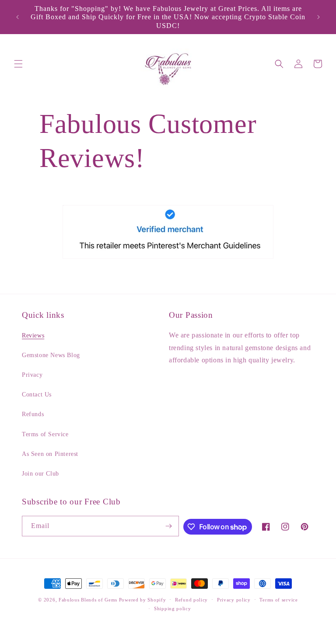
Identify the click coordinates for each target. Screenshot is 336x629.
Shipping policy (172, 608)
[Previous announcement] (17, 17)
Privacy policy (234, 599)
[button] (18, 63)
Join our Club (40, 473)
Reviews (33, 335)
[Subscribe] (168, 526)
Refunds (33, 414)
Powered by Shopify (142, 599)
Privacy (32, 375)
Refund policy (191, 599)
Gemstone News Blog (51, 355)
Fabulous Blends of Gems (89, 599)
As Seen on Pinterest (50, 454)
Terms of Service (45, 434)
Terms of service (278, 599)
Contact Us (37, 394)
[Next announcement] (318, 17)
